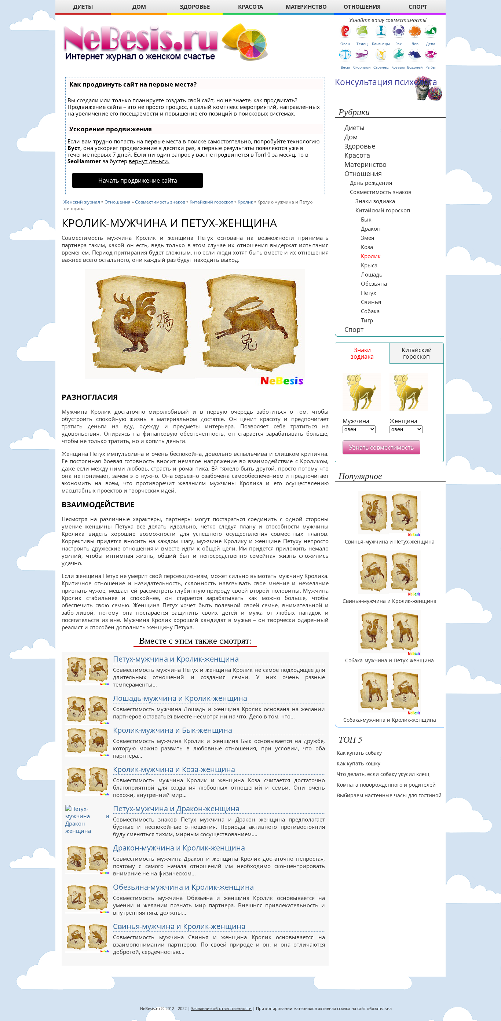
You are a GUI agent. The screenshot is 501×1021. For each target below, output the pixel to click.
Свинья (371, 301)
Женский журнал (81, 202)
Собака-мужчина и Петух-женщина (389, 660)
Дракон (371, 228)
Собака (370, 311)
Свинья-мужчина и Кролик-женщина (179, 926)
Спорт (353, 329)
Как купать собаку (359, 752)
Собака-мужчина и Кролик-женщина (389, 720)
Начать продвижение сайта (137, 180)
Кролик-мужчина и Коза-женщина (174, 769)
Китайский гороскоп (211, 202)
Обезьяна (374, 283)
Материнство (365, 164)
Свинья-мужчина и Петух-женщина (390, 541)
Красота (357, 155)
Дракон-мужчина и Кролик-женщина (179, 848)
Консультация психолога (386, 82)
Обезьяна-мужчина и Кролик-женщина (183, 887)
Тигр (367, 320)
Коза (367, 246)
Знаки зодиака (375, 201)
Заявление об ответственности (221, 1008)
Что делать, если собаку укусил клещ (383, 774)
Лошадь (372, 274)
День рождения (371, 182)
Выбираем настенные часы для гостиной (389, 795)
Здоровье (359, 146)
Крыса (369, 265)
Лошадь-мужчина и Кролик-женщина (180, 698)
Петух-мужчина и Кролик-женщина (176, 659)
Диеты (354, 127)
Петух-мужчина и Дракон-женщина (176, 808)
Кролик (245, 202)
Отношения (118, 202)
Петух (368, 292)
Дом (351, 136)
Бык (366, 219)
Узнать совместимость (381, 447)
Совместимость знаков (160, 202)
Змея (367, 237)
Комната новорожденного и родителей (386, 784)
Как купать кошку (358, 763)
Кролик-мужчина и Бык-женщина (172, 730)
